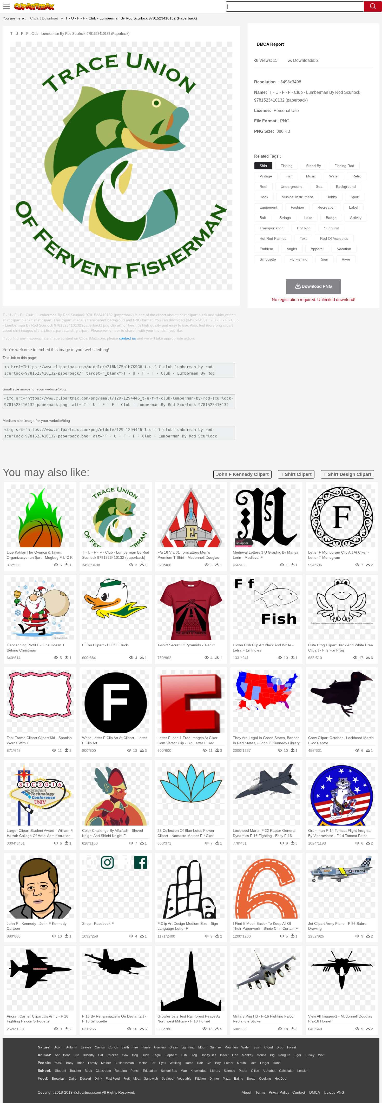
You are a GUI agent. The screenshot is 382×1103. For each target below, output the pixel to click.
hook (264, 197)
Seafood (168, 1078)
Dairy (72, 1078)
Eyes (162, 1063)
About (246, 1092)
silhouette (268, 259)
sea (319, 186)
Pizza (226, 1078)
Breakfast (58, 1078)
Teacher (75, 1071)
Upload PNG (334, 1092)
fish (289, 176)
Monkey (247, 1055)
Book (88, 1071)
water (334, 176)
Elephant (170, 1055)
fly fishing (298, 259)
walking (175, 1063)
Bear (66, 1055)
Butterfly (88, 1055)
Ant (57, 1055)
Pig (272, 1055)
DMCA (314, 1092)
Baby (69, 1063)
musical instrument (297, 197)
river (346, 259)
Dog (135, 1055)
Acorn (58, 1047)
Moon (202, 1047)
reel (263, 186)
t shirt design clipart (347, 474)
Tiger (297, 1055)
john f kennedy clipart (242, 474)
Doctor (142, 1063)
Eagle (157, 1055)
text (303, 238)
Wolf (321, 1055)
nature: (44, 1047)
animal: (44, 1055)
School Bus (169, 1071)
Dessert (85, 1078)
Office (255, 1071)
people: (44, 1063)
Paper (243, 1071)
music (311, 176)
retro (356, 176)
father (228, 1063)
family (92, 1063)
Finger (264, 1063)
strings (285, 218)
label (353, 207)
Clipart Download (44, 18)
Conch (113, 1047)
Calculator (286, 1071)
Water (245, 1047)
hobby (331, 197)
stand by (313, 166)
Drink (98, 1078)
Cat (100, 1055)
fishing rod (344, 166)
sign (324, 259)
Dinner (214, 1078)
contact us (127, 338)
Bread (251, 1078)
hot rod (304, 228)
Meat (136, 1078)
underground (291, 186)
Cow (125, 1055)
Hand (277, 1063)
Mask (58, 1063)
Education (150, 1071)
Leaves (86, 1047)
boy (218, 1063)
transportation (272, 228)
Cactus (100, 1047)
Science (229, 1071)
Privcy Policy (279, 1092)
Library (215, 1071)
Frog (193, 1055)
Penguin (284, 1055)
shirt (263, 166)
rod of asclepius (334, 238)
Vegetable (184, 1078)
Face (252, 1063)
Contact (298, 1092)
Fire (135, 1047)
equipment (268, 207)
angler (292, 249)
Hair (200, 1063)
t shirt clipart (296, 474)
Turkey (309, 1055)
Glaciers (160, 1047)
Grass (173, 1047)
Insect (224, 1055)
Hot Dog (280, 1078)
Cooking (265, 1078)
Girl (209, 1063)
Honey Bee (208, 1055)
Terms (260, 1092)
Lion (235, 1055)
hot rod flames (273, 238)
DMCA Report (270, 44)
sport (355, 197)
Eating (238, 1078)
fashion (297, 207)
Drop (280, 1047)
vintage (266, 176)
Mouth (241, 1063)
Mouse (261, 1055)
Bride (80, 1063)
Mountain (231, 1047)
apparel (317, 249)
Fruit (126, 1078)
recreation (326, 207)
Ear (152, 1063)
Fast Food (113, 1078)
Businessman (124, 1063)
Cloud (268, 1047)
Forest (291, 1047)
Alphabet (269, 1071)
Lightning (188, 1047)
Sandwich (151, 1078)
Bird (76, 1055)
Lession (302, 1071)
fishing (287, 166)
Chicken (112, 1055)
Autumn (71, 1047)
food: (43, 1078)
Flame (146, 1047)
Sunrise (215, 1047)
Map (184, 1071)
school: (44, 1070)
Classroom (103, 1071)
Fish (184, 1055)
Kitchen (200, 1078)
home (189, 1063)
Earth (125, 1047)
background (346, 186)
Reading (121, 1071)
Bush (257, 1047)
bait (263, 218)
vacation (344, 249)
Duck (145, 1055)
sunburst (331, 228)
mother (106, 1063)
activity (355, 218)
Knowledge (198, 1071)
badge (331, 218)
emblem (266, 249)
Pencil (134, 1071)
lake (308, 218)
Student (60, 1071)
